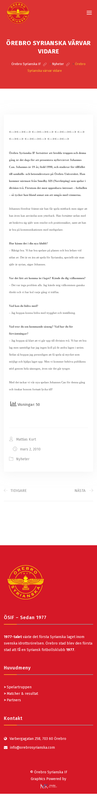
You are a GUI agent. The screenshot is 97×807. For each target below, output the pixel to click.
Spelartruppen (19, 687)
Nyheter (22, 459)
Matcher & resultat (21, 693)
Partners (12, 700)
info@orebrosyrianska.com (32, 747)
